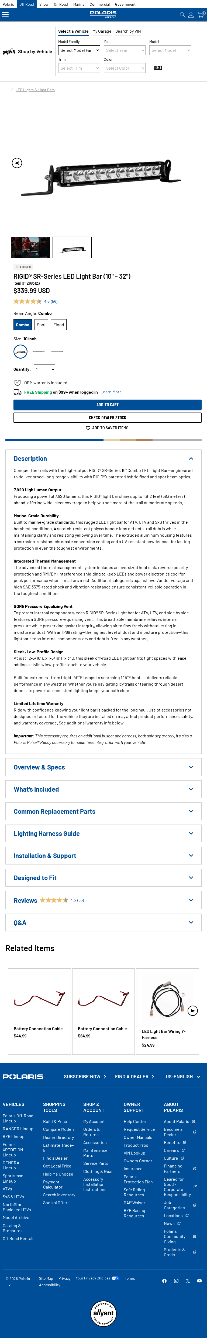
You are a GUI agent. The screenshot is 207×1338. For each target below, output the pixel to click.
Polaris (8, 4)
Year (107, 41)
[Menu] (5, 14)
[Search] (183, 14)
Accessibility (49, 1284)
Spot (41, 324)
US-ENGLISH (180, 1076)
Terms (130, 1278)
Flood (58, 324)
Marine (78, 4)
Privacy (64, 1278)
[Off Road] (103, 14)
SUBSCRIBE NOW (82, 1076)
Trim (62, 59)
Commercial (100, 4)
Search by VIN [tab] (128, 30)
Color (108, 59)
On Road (61, 4)
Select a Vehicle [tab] (73, 30)
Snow (44, 4)
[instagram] (176, 1281)
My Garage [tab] (102, 30)
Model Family (69, 41)
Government (125, 4)
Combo (22, 324)
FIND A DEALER (132, 1076)
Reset (158, 67)
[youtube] (199, 1281)
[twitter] (188, 1281)
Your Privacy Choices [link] (93, 1278)
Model (154, 41)
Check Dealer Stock (107, 417)
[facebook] (164, 1281)
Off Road (26, 4)
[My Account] (191, 14)
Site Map (46, 1278)
